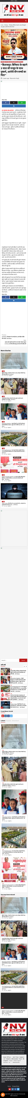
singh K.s (10, 375)
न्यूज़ (9, 61)
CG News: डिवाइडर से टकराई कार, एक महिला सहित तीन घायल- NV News (13, 336)
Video (16, 0)
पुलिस (12, 61)
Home (12, 0)
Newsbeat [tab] (15, 720)
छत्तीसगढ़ (2, 61)
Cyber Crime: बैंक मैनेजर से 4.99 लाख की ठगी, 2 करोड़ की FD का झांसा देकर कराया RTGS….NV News (14, 504)
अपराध (6, 61)
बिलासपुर (16, 61)
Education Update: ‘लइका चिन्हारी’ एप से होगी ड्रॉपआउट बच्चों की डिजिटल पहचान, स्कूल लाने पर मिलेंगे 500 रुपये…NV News (13, 425)
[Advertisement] (14, 188)
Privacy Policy (15, 1086)
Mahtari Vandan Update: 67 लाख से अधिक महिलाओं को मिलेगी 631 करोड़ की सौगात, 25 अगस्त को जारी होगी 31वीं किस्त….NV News (13, 478)
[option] (14, 672)
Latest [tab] (3, 720)
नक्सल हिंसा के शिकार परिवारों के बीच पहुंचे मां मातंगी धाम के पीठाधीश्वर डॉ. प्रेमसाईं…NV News (12, 399)
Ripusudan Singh (14, 78)
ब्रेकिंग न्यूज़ (21, 61)
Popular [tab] (8, 720)
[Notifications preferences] (3, 1095)
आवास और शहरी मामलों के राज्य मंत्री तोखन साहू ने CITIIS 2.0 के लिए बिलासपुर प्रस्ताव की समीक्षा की (15, 341)
